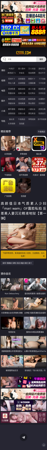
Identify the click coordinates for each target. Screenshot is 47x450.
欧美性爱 (41, 89)
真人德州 (21, 68)
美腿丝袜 (11, 103)
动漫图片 (41, 99)
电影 (3, 90)
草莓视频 (31, 119)
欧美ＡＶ (31, 78)
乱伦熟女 (31, 93)
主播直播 (31, 83)
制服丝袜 (11, 93)
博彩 (3, 70)
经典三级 (21, 93)
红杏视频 (11, 123)
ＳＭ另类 (41, 83)
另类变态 (41, 93)
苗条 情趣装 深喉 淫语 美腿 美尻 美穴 (17, 263)
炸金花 (21, 73)
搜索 (41, 59)
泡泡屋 (21, 123)
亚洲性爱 (11, 89)
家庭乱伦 (21, 109)
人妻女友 (31, 109)
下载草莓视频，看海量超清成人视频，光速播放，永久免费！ (24, 254)
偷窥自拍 (11, 99)
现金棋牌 (31, 73)
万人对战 (31, 68)
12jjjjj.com (23, 52)
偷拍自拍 (21, 89)
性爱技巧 (41, 113)
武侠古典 (41, 109)
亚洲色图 (21, 99)
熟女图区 (31, 103)
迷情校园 (11, 113)
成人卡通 (31, 89)
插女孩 (11, 119)
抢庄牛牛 (41, 73)
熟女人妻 (11, 83)
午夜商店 (21, 119)
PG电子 (12, 68)
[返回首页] (43, 444)
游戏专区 (41, 68)
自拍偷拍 (21, 78)
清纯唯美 (21, 103)
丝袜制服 (21, 83)
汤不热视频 (42, 119)
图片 (3, 100)
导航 (3, 121)
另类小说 (21, 113)
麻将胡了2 (12, 73)
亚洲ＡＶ (11, 78)
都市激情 (11, 109)
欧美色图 (31, 99)
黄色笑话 (31, 113)
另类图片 (41, 103)
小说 (3, 110)
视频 (3, 80)
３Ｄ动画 (41, 78)
